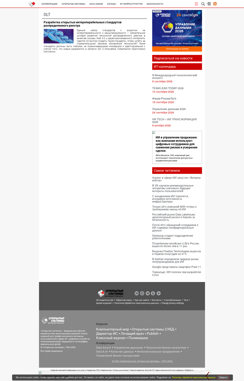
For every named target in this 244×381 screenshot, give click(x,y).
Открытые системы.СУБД (153, 329)
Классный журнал (110, 338)
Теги (186, 300)
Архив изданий (104, 303)
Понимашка (138, 338)
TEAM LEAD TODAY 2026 (168, 88)
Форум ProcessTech (164, 98)
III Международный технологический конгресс (174, 76)
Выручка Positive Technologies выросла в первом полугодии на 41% (176, 252)
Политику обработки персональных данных (194, 377)
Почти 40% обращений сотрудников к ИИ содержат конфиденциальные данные (175, 227)
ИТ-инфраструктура (131, 4)
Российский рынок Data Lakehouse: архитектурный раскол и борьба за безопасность (174, 217)
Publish (153, 334)
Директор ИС (107, 334)
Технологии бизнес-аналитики (166, 347)
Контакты (157, 300)
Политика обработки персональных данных (136, 303)
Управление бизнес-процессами (117, 355)
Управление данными (128, 347)
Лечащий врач (132, 334)
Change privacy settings (173, 303)
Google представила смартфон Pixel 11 (176, 267)
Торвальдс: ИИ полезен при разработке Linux (176, 273)
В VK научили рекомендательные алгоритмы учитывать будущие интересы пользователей (173, 188)
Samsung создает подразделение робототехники (172, 237)
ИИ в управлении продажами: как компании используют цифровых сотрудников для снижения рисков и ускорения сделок (176, 144)
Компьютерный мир (112, 329)
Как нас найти (142, 300)
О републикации (172, 300)
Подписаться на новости (173, 58)
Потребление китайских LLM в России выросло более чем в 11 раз (175, 244)
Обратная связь (124, 300)
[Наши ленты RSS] (215, 4)
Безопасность (155, 4)
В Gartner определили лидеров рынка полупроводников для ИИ (175, 260)
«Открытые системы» (73, 4)
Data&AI (111, 4)
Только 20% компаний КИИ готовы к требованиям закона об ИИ (174, 208)
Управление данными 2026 (169, 109)
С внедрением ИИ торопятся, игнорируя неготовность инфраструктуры (170, 198)
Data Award (103, 347)
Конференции (49, 4)
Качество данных (122, 351)
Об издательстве (104, 300)
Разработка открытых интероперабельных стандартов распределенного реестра (83, 23)
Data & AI (102, 351)
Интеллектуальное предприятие (158, 351)
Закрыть (223, 377)
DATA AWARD (96, 4)
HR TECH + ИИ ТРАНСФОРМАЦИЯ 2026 (174, 120)
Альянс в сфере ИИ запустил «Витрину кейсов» (176, 179)
